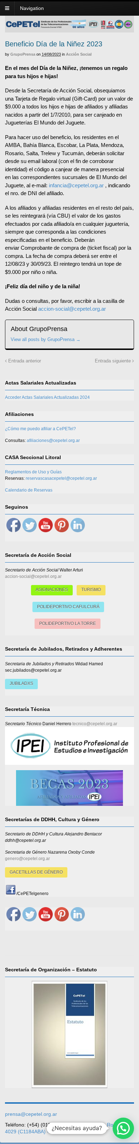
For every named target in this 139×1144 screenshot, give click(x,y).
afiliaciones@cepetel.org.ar (53, 440)
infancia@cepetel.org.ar (76, 185)
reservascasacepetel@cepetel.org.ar (61, 478)
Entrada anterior (24, 361)
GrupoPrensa (22, 54)
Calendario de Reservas (28, 490)
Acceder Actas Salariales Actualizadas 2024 (47, 397)
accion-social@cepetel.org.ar (72, 309)
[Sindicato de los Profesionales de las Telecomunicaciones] (69, 27)
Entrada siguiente (113, 361)
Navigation (32, 8)
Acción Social (79, 54)
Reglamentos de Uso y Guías (33, 471)
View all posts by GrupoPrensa (46, 339)
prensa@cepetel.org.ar (31, 1114)
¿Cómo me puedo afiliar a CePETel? (40, 428)
